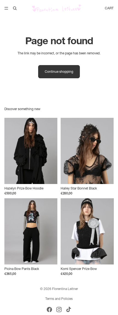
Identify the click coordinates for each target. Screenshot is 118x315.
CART (109, 8)
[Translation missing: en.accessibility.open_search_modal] (15, 8)
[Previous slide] (10, 151)
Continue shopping (59, 71)
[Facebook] (49, 309)
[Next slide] (51, 151)
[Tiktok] (68, 309)
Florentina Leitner (65, 289)
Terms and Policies (59, 299)
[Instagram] (59, 309)
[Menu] (6, 8)
